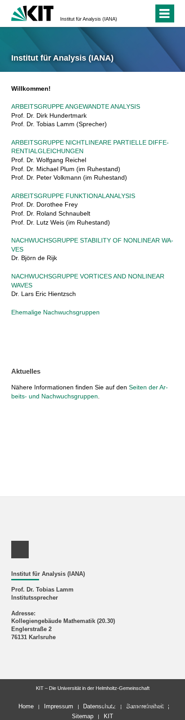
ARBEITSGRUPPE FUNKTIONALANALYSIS (73, 195)
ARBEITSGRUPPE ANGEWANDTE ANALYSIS (75, 106)
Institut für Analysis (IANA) (88, 19)
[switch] (130, 13)
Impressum (58, 706)
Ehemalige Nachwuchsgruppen (55, 312)
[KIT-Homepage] (32, 12)
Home (26, 706)
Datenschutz (99, 706)
